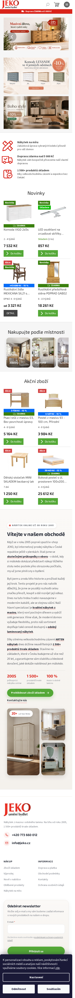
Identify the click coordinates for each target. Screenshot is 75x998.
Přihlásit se (36, 951)
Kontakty (43, 879)
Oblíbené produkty (14, 885)
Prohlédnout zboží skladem (28, 693)
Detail (11, 313)
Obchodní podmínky (49, 873)
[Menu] (66, 4)
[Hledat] (47, 4)
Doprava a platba (47, 868)
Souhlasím (54, 989)
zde (57, 968)
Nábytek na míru (12, 891)
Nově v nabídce (12, 879)
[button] (8, 37)
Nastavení (36, 977)
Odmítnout (18, 989)
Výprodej (8, 873)
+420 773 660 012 (24, 835)
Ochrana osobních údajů (51, 885)
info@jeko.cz (21, 843)
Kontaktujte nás (17, 700)
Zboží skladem (12, 868)
